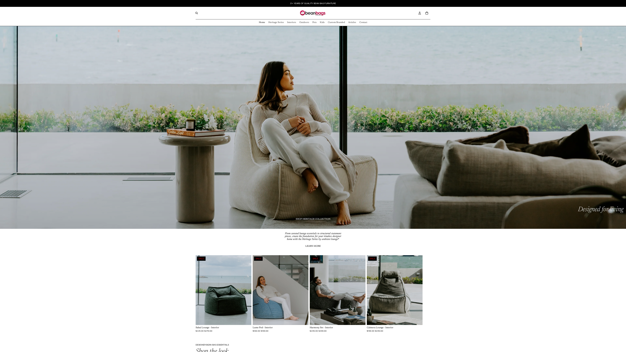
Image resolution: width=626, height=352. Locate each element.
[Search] (196, 13)
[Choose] (246, 320)
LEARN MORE (313, 246)
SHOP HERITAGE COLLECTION (313, 219)
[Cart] (426, 13)
